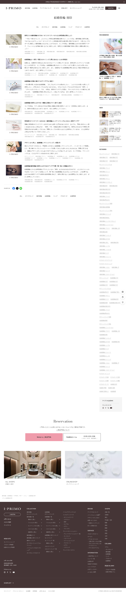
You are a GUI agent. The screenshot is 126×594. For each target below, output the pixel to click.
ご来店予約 (12, 514)
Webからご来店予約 (44, 437)
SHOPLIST (8, 583)
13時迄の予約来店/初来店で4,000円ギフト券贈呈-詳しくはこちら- (63, 2)
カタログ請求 (51, 591)
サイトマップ (7, 591)
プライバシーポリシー (18, 591)
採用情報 (35, 591)
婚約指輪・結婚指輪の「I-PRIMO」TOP (11, 495)
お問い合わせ (42, 591)
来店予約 (110, 8)
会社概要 (28, 591)
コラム (25, 495)
